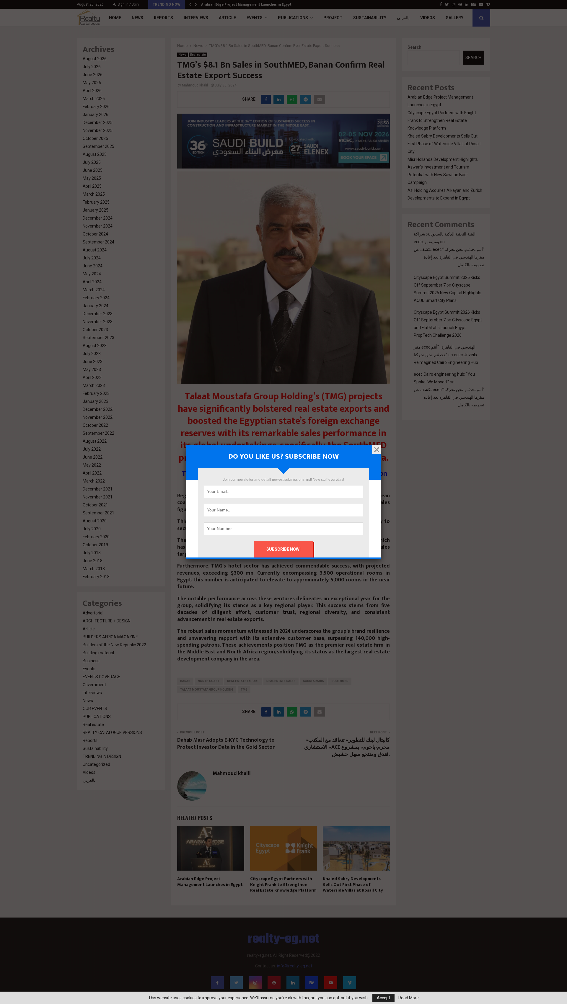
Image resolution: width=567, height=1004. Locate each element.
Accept (383, 997)
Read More (408, 998)
